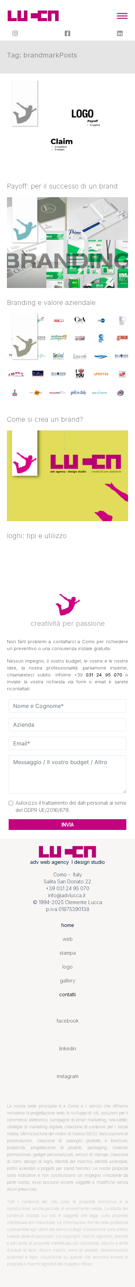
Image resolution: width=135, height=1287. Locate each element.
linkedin (67, 1048)
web (68, 939)
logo (67, 967)
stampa (68, 953)
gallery (67, 980)
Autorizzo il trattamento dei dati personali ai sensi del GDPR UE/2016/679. (71, 806)
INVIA (68, 825)
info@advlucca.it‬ (67, 895)
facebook (68, 1021)
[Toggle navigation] (122, 16)
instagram (68, 1076)
